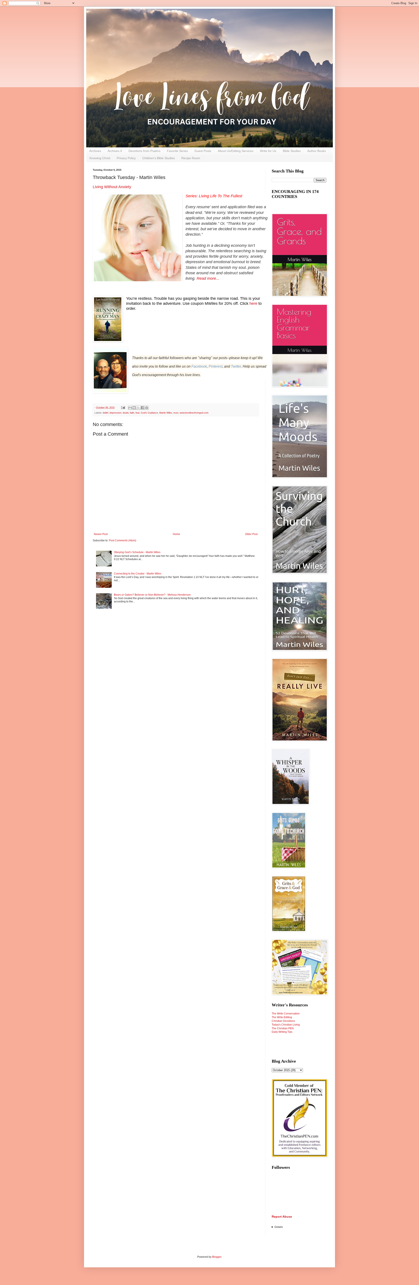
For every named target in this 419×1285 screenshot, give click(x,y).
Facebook (199, 366)
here (253, 303)
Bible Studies (292, 151)
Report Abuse (282, 1216)
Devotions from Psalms (144, 151)
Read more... (208, 278)
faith (132, 412)
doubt (126, 412)
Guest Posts (202, 151)
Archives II (115, 151)
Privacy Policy (126, 158)
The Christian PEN (283, 1028)
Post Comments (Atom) (122, 540)
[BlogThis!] (134, 408)
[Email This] (130, 408)
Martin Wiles (165, 412)
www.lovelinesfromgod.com (194, 412)
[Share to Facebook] (142, 408)
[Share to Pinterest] (146, 408)
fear (137, 412)
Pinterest (215, 366)
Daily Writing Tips (282, 1031)
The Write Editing (282, 1017)
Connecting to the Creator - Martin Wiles (137, 573)
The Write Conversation (286, 1013)
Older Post (251, 534)
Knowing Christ (99, 158)
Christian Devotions (283, 1021)
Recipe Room (190, 158)
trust (175, 412)
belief (105, 412)
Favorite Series (177, 151)
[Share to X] (138, 408)
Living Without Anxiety (112, 187)
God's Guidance (149, 412)
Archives (95, 151)
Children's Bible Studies (158, 158)
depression (115, 412)
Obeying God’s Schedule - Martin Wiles (137, 552)
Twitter (236, 366)
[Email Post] (123, 407)
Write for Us (268, 151)
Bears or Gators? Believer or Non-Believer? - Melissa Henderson (152, 594)
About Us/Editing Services (235, 151)
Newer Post (101, 534)
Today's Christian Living (286, 1024)
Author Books (316, 151)
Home (176, 534)
